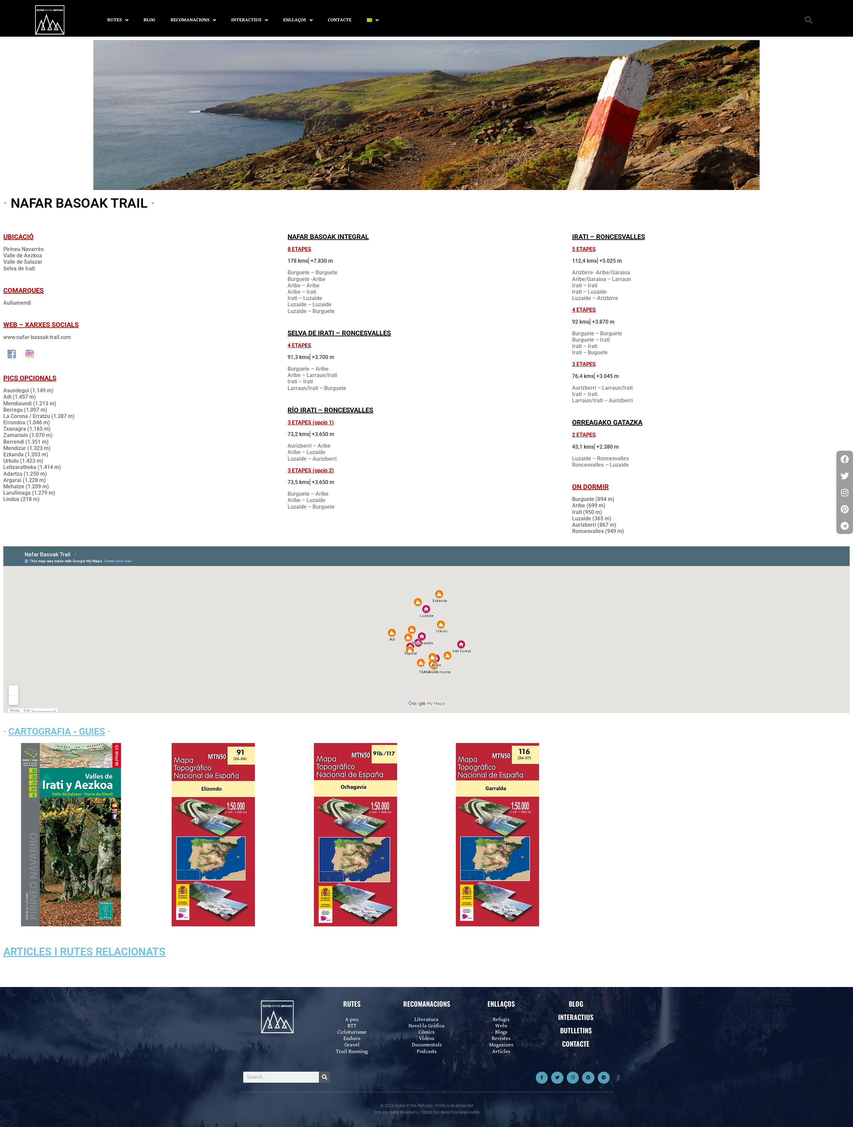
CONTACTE (340, 20)
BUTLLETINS (576, 1030)
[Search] (324, 1077)
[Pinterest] (588, 1078)
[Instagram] (573, 1078)
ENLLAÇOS (294, 20)
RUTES (114, 20)
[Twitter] (557, 1078)
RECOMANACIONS (190, 20)
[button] (808, 20)
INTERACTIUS (246, 20)
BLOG (149, 20)
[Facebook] (844, 459)
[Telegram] (604, 1078)
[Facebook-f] (542, 1078)
